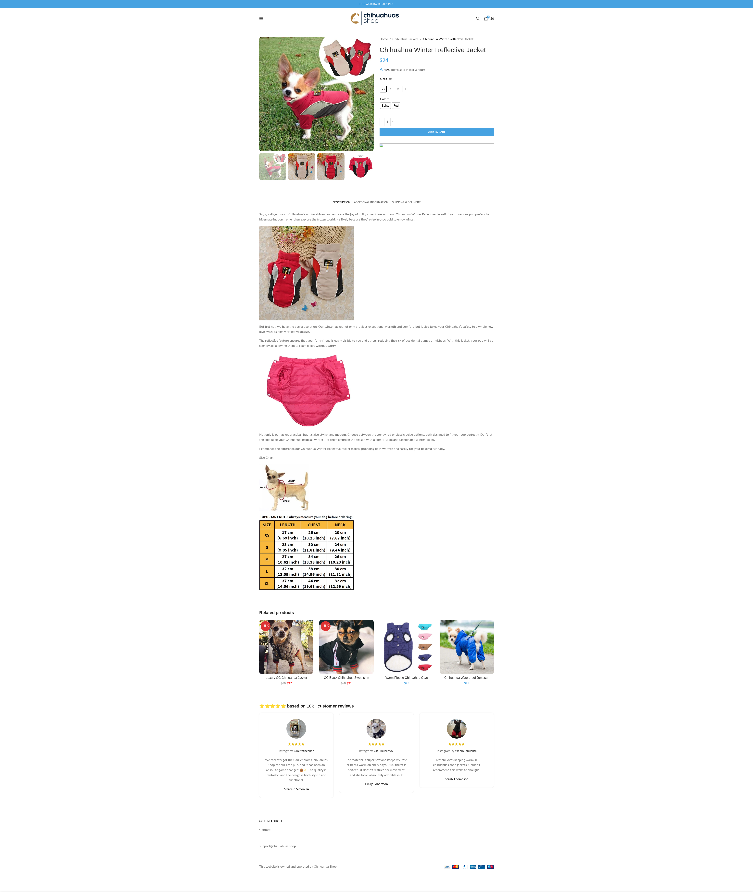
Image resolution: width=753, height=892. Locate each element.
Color (384, 99)
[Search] (478, 18)
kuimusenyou (385, 751)
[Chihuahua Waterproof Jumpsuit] (467, 647)
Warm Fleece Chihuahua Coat (406, 677)
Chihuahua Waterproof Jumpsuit (466, 677)
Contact (264, 829)
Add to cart (436, 132)
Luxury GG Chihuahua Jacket (286, 677)
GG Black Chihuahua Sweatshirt (346, 677)
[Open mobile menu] (261, 18)
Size (383, 78)
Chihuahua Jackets (405, 39)
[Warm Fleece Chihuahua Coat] (407, 647)
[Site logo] (374, 18)
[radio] (383, 89)
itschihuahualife (466, 751)
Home (384, 39)
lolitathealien (305, 751)
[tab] (341, 200)
